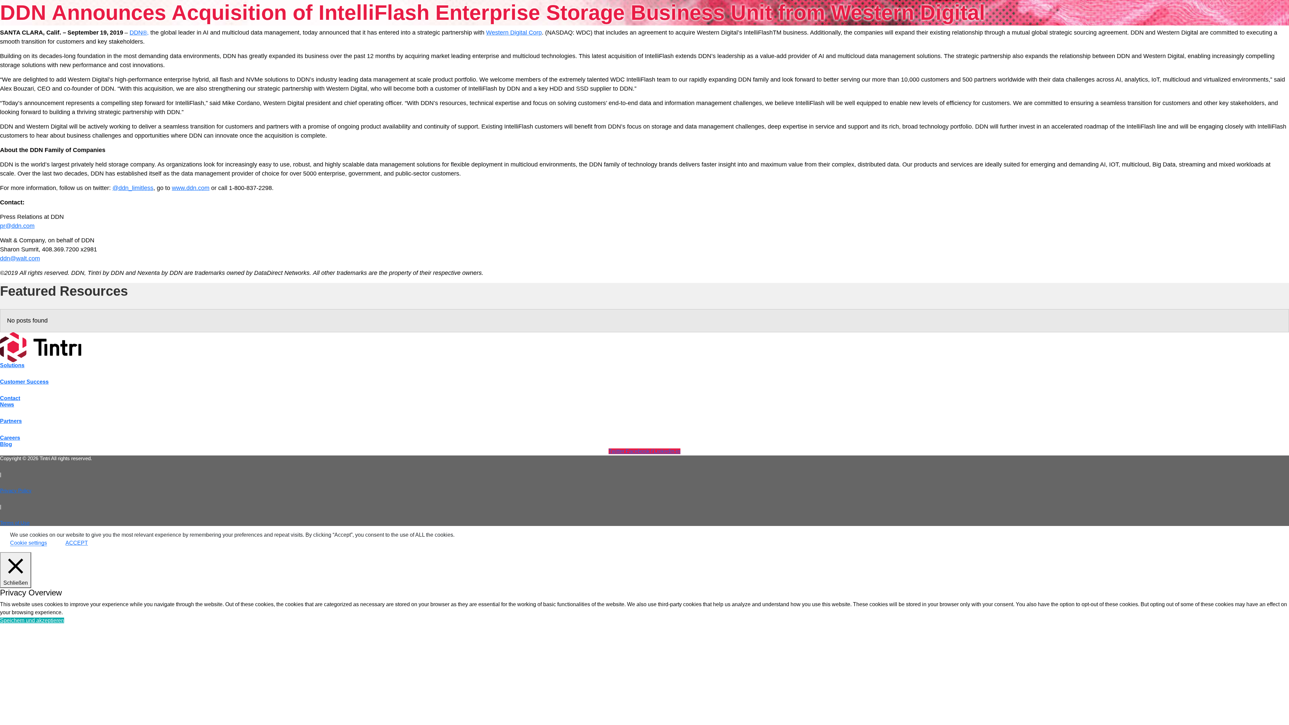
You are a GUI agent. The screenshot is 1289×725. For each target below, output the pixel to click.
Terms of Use (15, 523)
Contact (10, 398)
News (7, 404)
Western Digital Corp (514, 32)
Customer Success (24, 382)
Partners (11, 421)
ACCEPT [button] (76, 543)
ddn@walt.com (20, 258)
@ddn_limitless (132, 188)
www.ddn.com (190, 188)
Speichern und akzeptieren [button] (32, 620)
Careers (10, 438)
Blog (6, 444)
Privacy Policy (16, 490)
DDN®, (139, 32)
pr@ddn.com (17, 226)
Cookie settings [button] (28, 543)
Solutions (12, 365)
